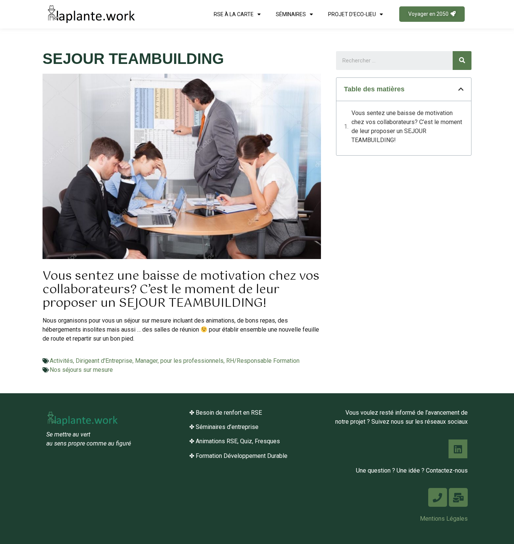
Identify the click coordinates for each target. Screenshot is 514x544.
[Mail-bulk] (458, 497)
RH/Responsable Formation (263, 360)
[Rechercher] (462, 60)
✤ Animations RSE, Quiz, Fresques (234, 441)
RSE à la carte (234, 14)
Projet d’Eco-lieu (352, 14)
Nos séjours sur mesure (81, 369)
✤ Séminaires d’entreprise (224, 426)
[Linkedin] (458, 448)
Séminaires (291, 14)
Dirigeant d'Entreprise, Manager (117, 360)
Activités (61, 360)
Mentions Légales (444, 518)
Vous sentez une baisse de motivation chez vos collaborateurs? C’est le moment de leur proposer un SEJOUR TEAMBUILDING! (406, 126)
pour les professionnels (192, 360)
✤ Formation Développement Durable (238, 455)
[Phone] (437, 497)
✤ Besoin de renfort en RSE (225, 412)
